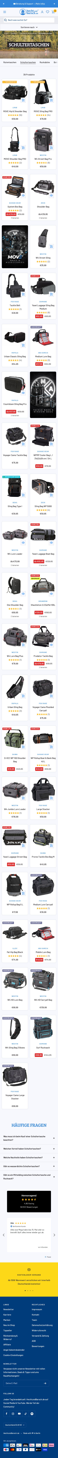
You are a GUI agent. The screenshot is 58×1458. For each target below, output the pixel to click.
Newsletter (8, 1309)
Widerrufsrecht (39, 1330)
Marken (6, 1320)
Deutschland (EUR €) (13, 1425)
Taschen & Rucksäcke (28, 33)
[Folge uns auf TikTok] (25, 1414)
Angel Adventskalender (14, 1350)
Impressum (37, 1309)
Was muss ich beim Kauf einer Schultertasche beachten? (24, 1138)
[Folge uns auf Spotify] (32, 1414)
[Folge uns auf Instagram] (13, 1414)
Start (6, 33)
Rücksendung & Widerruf (10, 1337)
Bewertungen (38, 1346)
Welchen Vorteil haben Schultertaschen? (22, 1148)
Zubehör (13, 33)
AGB (34, 1341)
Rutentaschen (9, 62)
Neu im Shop (9, 1325)
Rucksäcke (45, 62)
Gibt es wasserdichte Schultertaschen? (21, 1166)
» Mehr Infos (39, 4)
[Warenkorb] (53, 11)
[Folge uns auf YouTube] (19, 1414)
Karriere (7, 1314)
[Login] (42, 11)
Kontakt (35, 1314)
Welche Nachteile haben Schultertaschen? (23, 1157)
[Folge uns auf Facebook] (6, 1414)
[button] (3, 1235)
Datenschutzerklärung (42, 1325)
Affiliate (7, 1344)
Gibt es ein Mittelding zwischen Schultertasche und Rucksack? (26, 1177)
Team (34, 1320)
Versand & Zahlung (40, 1335)
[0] (47, 11)
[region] (29, 1235)
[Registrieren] (45, 1383)
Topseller (7, 1330)
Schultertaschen (28, 62)
